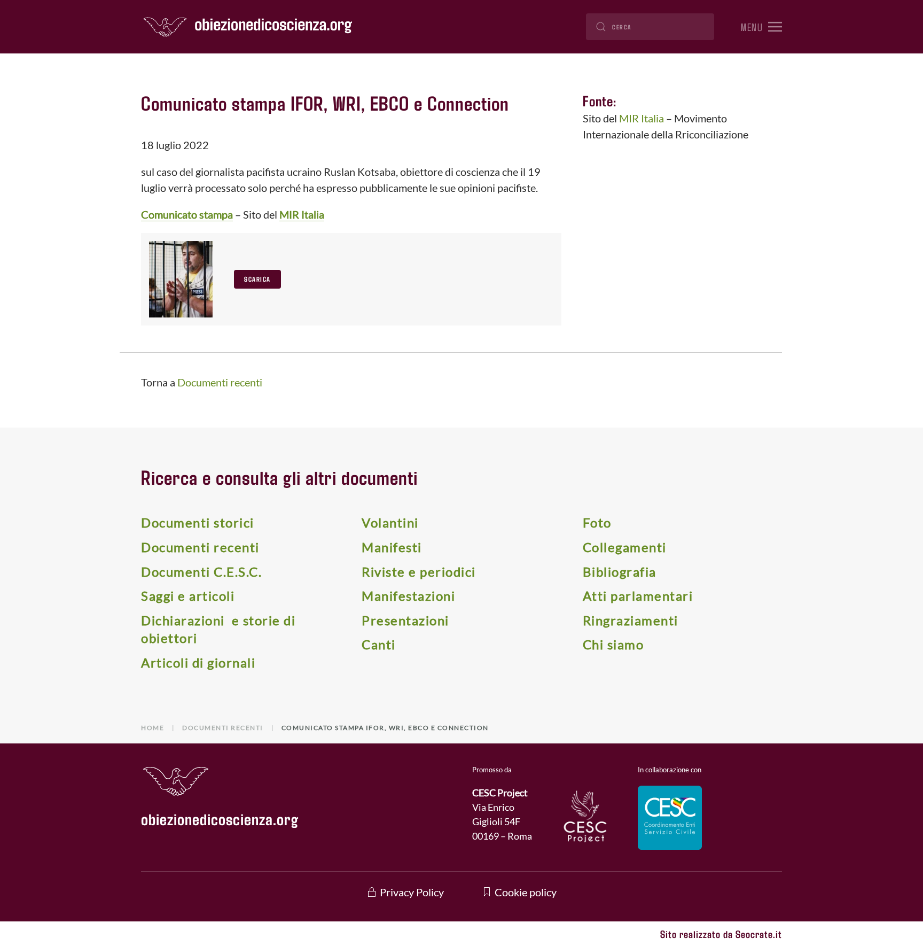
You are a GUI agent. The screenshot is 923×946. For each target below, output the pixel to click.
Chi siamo (613, 644)
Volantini (390, 522)
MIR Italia (301, 214)
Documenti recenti (219, 382)
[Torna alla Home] (248, 26)
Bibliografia (619, 571)
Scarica (257, 279)
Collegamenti (625, 547)
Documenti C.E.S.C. (201, 571)
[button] (761, 26)
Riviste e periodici (419, 571)
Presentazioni (405, 620)
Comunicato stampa (187, 214)
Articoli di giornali (198, 662)
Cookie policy (526, 892)
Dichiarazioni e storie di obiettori (218, 629)
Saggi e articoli (187, 595)
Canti (379, 644)
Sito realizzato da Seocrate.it (721, 933)
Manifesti (392, 547)
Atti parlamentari (638, 595)
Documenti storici (197, 522)
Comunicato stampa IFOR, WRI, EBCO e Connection (325, 102)
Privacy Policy (412, 892)
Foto (597, 522)
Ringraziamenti (630, 620)
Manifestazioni (408, 595)
